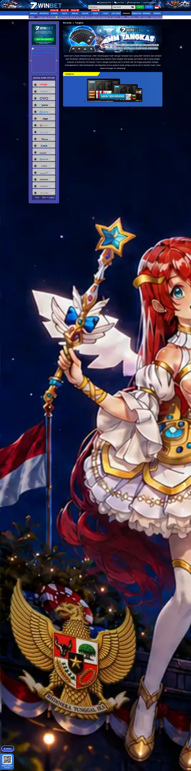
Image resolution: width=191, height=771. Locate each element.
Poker (95, 13)
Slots (64, 13)
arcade (85, 13)
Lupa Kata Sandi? (150, 2)
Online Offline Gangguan (45, 197)
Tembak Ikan (137, 13)
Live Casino (116, 13)
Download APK (105, 2)
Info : (32, 17)
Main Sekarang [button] (112, 96)
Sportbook (44, 13)
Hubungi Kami (134, 2)
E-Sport (54, 13)
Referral (147, 13)
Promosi (157, 13)
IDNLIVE (75, 13)
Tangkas (126, 13)
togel (105, 13)
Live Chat (120, 2)
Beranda (33, 13)
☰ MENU (8, 748)
